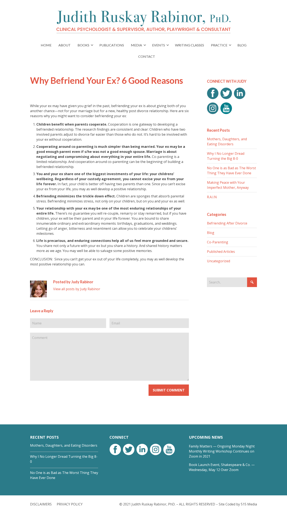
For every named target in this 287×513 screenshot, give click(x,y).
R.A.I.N (212, 197)
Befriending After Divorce (227, 223)
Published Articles (221, 251)
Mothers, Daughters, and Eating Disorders (63, 445)
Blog (210, 232)
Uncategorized (218, 261)
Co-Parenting (217, 242)
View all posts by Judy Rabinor (76, 289)
